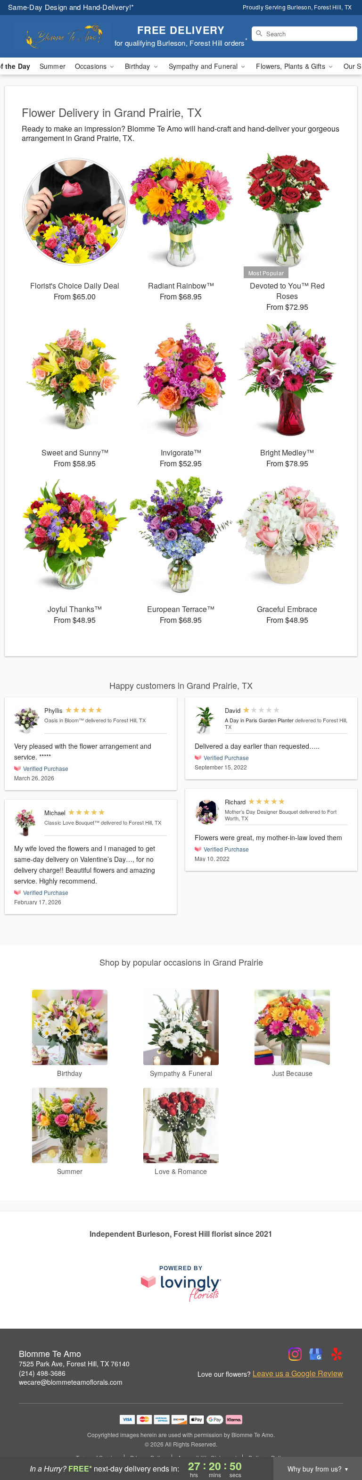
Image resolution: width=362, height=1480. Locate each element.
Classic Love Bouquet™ (71, 822)
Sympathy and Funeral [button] (204, 66)
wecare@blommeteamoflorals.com (71, 1382)
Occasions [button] (91, 66)
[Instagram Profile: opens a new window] (295, 1354)
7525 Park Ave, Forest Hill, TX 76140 (74, 1363)
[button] (337, 1440)
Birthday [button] (138, 66)
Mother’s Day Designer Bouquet (261, 811)
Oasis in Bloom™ (64, 720)
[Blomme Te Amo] (62, 36)
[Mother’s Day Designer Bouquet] (208, 812)
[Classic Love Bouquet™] (27, 823)
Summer (53, 66)
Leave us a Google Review (298, 1373)
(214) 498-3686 (42, 1373)
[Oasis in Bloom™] (27, 721)
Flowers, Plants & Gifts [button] (291, 66)
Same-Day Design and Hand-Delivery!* (71, 7)
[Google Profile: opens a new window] (315, 1354)
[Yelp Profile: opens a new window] (336, 1354)
